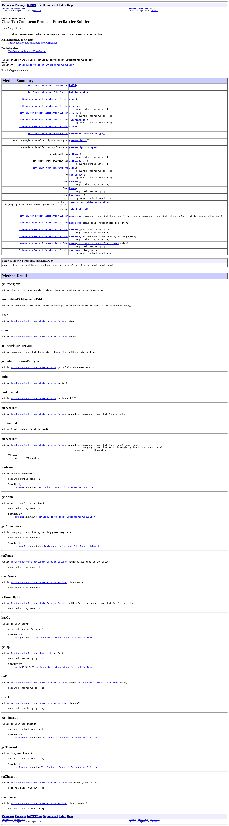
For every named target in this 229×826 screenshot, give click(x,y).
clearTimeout (77, 120)
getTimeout (76, 175)
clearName (75, 106)
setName (74, 229)
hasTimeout (76, 195)
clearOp (74, 113)
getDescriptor (78, 140)
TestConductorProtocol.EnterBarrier (27, 51)
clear (72, 99)
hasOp (72, 188)
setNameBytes (77, 236)
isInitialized (78, 209)
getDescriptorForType (82, 147)
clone (72, 126)
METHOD (37, 11)
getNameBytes (77, 161)
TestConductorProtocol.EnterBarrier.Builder (43, 99)
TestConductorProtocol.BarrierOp (50, 168)
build (72, 85)
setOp (72, 243)
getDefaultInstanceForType (86, 133)
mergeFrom (75, 216)
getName (74, 154)
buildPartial (77, 92)
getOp (72, 168)
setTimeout (76, 250)
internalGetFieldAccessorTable (88, 202)
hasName (74, 181)
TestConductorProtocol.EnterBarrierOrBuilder (32, 42)
